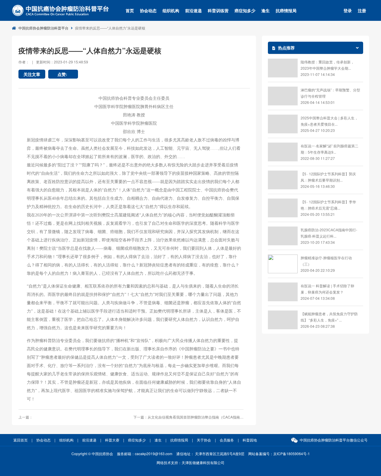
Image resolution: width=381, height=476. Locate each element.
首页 (130, 10)
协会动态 (148, 10)
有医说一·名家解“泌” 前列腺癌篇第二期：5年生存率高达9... (329, 148)
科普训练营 (218, 10)
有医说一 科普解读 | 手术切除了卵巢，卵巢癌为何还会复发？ (327, 288)
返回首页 (20, 439)
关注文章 (32, 74)
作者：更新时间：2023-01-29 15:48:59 (53, 61)
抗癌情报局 (286, 10)
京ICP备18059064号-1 (291, 453)
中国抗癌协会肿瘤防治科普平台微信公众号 (334, 439)
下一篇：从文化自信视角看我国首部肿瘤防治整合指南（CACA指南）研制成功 (188, 416)
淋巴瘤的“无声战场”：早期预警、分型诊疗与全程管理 (330, 93)
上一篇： (25, 416)
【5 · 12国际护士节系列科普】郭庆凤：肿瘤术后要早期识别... (328, 176)
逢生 (265, 10)
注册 (362, 10)
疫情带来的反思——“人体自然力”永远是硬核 (110, 27)
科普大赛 (112, 439)
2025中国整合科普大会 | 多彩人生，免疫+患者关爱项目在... (329, 121)
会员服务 (227, 439)
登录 (347, 10)
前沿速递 (193, 10)
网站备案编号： (279, 453)
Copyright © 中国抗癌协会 (92, 453)
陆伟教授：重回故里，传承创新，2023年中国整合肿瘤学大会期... (327, 65)
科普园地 (250, 439)
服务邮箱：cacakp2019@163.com (144, 453)
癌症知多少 (245, 10)
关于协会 (204, 439)
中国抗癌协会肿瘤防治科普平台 (43, 27)
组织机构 (171, 10)
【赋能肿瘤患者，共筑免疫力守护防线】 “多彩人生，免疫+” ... (329, 316)
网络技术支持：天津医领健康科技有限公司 (190, 462)
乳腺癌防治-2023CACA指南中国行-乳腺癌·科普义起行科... (329, 232)
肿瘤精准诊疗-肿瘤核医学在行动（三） (326, 260)
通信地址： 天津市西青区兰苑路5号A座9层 (210, 453)
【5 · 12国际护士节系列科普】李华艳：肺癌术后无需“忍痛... (328, 204)
